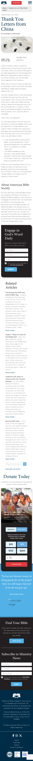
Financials (16, 742)
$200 (22, 551)
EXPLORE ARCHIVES (13, 469)
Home (17, 740)
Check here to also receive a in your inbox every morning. (16, 678)
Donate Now (16, 564)
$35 (11, 544)
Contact (16, 745)
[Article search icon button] (24, 464)
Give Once (21, 529)
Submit (11, 269)
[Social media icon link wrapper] (13, 736)
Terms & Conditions (16, 747)
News (4, 8)
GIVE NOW (16, 2)
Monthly (11, 529)
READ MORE (10, 330)
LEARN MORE (16, 641)
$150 (11, 551)
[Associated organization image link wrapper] (10, 754)
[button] (30, 2)
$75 (22, 544)
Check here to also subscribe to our (18, 264)
